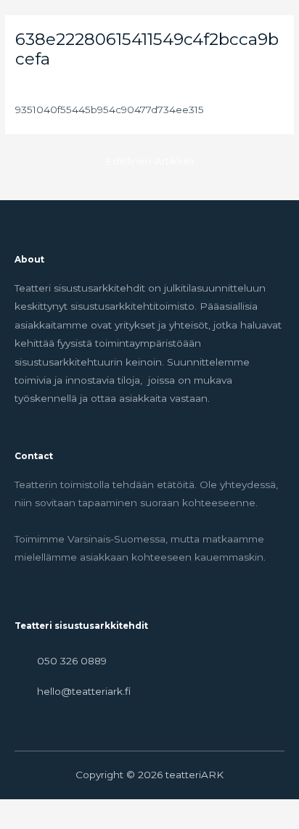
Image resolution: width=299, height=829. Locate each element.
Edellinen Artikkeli (149, 161)
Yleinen (33, 83)
